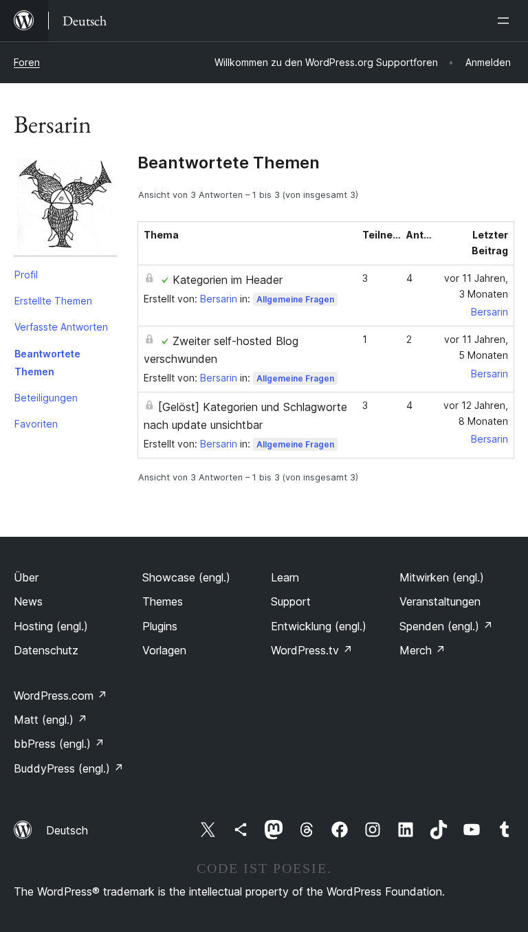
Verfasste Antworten (61, 327)
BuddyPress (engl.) (69, 768)
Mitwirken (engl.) (441, 577)
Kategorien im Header (228, 280)
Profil (26, 274)
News (28, 601)
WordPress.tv (312, 650)
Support (291, 601)
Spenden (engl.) (446, 626)
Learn (285, 577)
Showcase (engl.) (186, 577)
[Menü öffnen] (506, 20)
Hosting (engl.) (51, 626)
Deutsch (67, 830)
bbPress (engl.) (59, 744)
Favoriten (36, 424)
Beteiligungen (46, 397)
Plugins (159, 626)
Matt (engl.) (50, 719)
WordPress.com (60, 695)
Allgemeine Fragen (295, 299)
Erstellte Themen (53, 301)
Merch (422, 650)
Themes (162, 601)
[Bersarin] (65, 207)
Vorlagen (164, 650)
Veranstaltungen (440, 601)
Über (26, 577)
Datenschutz (46, 650)
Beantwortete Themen (47, 362)
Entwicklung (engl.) (318, 626)
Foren (27, 62)
